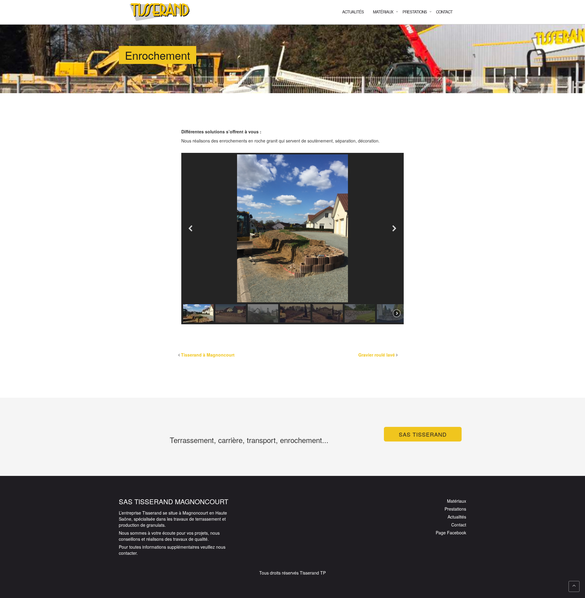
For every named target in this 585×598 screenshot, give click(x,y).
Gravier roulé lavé (376, 355)
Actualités (353, 12)
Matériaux (456, 501)
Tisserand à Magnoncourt (208, 355)
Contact (444, 12)
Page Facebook (451, 532)
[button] (191, 228)
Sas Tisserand (423, 434)
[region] (292, 239)
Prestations (455, 509)
